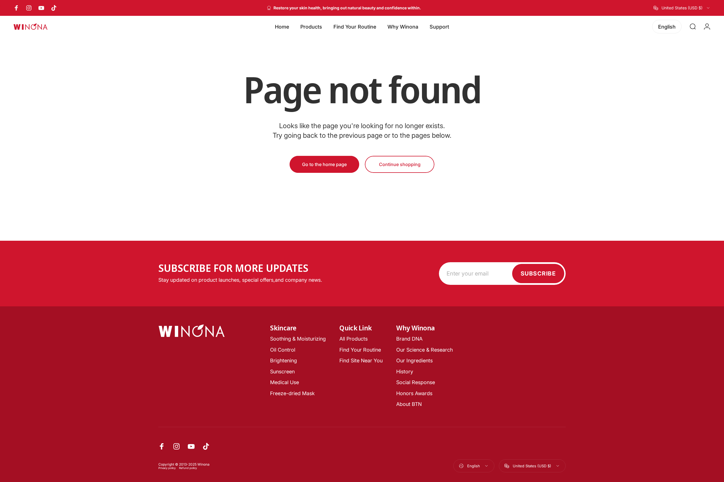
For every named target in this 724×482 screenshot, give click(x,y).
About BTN (409, 404)
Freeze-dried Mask (292, 393)
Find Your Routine (360, 350)
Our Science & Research (424, 350)
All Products (353, 339)
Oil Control (282, 350)
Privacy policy (167, 468)
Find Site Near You (361, 360)
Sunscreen (282, 372)
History (404, 372)
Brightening (283, 360)
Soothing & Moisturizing (298, 339)
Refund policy (188, 468)
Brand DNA (409, 339)
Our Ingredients (414, 360)
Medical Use (284, 382)
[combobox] (682, 8)
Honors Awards (414, 393)
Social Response (415, 382)
